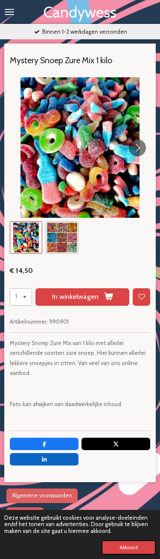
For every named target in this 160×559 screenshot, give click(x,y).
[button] (26, 237)
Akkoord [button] (128, 547)
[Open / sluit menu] (9, 12)
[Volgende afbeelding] (137, 147)
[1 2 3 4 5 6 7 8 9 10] (21, 297)
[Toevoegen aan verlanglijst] (141, 297)
